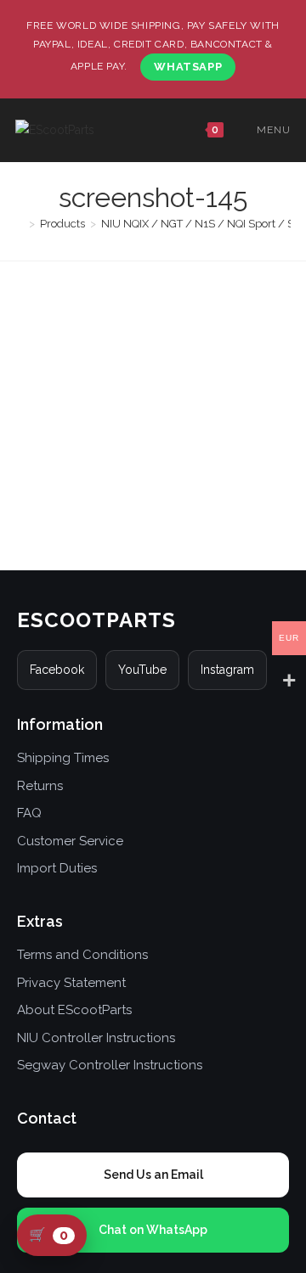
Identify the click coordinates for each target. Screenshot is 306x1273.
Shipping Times (63, 757)
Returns (40, 786)
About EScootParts (74, 1010)
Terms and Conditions (82, 954)
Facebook (57, 669)
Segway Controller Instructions (109, 1065)
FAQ (29, 813)
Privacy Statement (71, 982)
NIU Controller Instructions (96, 1038)
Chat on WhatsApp (153, 1230)
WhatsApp (188, 66)
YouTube (142, 669)
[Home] (19, 223)
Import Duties (57, 868)
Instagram (227, 669)
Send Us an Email (153, 1174)
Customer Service (70, 841)
